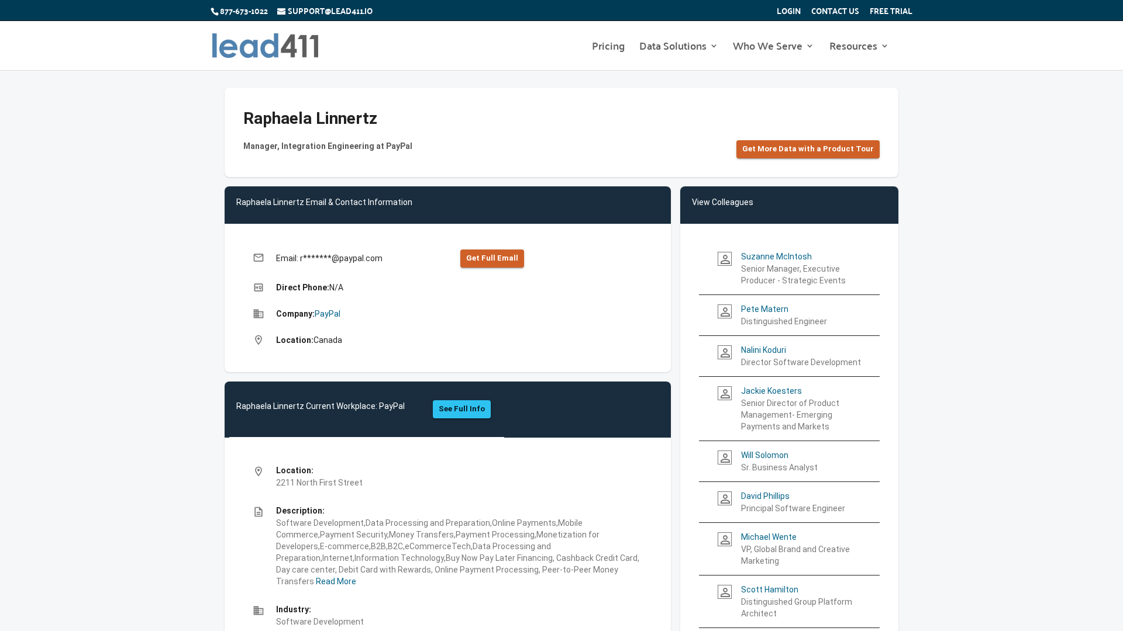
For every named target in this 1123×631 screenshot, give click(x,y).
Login (789, 12)
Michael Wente (769, 537)
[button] (808, 149)
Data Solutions (673, 48)
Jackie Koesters (771, 391)
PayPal (327, 313)
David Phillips (765, 496)
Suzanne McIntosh (776, 256)
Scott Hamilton (769, 589)
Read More (335, 581)
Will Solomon (764, 455)
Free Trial (891, 12)
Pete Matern (764, 309)
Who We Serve (767, 48)
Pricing (608, 48)
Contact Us (835, 12)
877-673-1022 (244, 10)
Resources (853, 48)
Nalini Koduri (763, 350)
